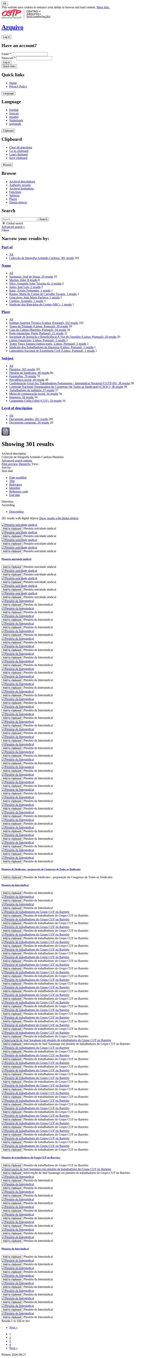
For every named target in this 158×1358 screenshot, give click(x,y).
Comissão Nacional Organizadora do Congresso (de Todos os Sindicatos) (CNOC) (66, 386)
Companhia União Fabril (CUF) (35, 400)
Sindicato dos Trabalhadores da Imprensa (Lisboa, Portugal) (51, 347)
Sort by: (6, 467)
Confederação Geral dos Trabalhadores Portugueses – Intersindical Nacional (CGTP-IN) (69, 383)
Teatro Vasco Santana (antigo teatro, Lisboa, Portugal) (47, 343)
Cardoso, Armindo (26, 301)
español (13, 116)
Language (8, 93)
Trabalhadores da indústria (31, 390)
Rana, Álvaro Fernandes (29, 290)
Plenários (22, 369)
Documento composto (29, 422)
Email (6, 54)
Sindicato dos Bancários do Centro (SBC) (40, 304)
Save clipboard (18, 158)
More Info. (103, 7)
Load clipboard (18, 154)
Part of (7, 247)
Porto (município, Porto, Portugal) (36, 333)
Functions (15, 192)
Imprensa (21, 397)
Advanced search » (13, 226)
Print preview (10, 464)
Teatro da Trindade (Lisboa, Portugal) (38, 326)
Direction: (8, 501)
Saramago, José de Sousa (31, 276)
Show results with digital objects (58, 518)
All (11, 254)
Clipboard (8, 130)
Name (6, 266)
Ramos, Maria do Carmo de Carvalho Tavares (43, 294)
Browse (7, 164)
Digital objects (18, 202)
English (13, 110)
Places (13, 199)
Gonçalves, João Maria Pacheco (34, 297)
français (14, 113)
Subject (7, 358)
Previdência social (26, 379)
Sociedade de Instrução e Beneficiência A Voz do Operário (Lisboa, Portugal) (62, 336)
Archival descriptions (22, 181)
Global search (14, 223)
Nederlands (16, 120)
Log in (6, 37)
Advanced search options (17, 460)
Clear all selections (20, 147)
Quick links (9, 66)
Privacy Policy (18, 86)
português (15, 123)
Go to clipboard (18, 151)
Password (9, 58)
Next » (13, 1327)
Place (6, 312)
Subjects (14, 195)
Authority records (20, 185)
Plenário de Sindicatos (29, 372)
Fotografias (22, 376)
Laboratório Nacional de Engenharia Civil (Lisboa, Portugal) (52, 350)
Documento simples (28, 419)
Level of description (17, 408)
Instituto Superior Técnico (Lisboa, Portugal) (43, 322)
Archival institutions (21, 188)
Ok (4, 3)
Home (13, 83)
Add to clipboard (12, 528)
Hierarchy (25, 464)
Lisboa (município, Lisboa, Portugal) (37, 340)
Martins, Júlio (23, 280)
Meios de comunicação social (33, 393)
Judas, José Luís (24, 287)
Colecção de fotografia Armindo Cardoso (41, 258)
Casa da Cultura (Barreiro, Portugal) (37, 329)
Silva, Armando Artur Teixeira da (35, 283)
